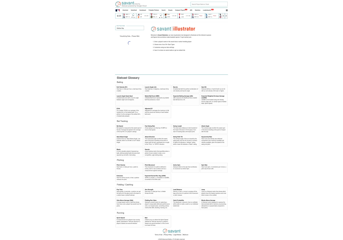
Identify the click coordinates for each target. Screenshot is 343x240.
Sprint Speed (121, 218)
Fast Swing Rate (150, 126)
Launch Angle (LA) (150, 87)
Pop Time (120, 189)
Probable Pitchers (154, 10)
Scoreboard (142, 10)
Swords (147, 149)
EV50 (118, 108)
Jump (203, 189)
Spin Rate (204, 165)
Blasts (118, 149)
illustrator (125, 10)
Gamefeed (134, 10)
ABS (191, 10)
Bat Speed (120, 126)
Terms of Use (159, 235)
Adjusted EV (149, 108)
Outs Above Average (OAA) (125, 200)
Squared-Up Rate (206, 137)
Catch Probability (178, 200)
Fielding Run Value (150, 200)
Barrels (175, 87)
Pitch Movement (150, 165)
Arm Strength (149, 189)
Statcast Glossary (128, 77)
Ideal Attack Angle (122, 137)
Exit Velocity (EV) (122, 87)
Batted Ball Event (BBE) (152, 96)
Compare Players (180, 10)
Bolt (146, 218)
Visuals (170, 10)
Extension (120, 176)
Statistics (197, 10)
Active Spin (176, 165)
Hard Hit (203, 87)
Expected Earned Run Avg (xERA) (155, 176)
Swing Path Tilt (178, 137)
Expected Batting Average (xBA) (183, 96)
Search (164, 10)
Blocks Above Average (208, 200)
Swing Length (177, 126)
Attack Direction (150, 137)
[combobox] (209, 4)
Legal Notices (178, 235)
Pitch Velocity (121, 165)
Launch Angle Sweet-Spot (125, 96)
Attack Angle (205, 126)
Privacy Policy (168, 235)
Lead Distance (177, 189)
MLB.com (185, 235)
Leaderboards (208, 10)
